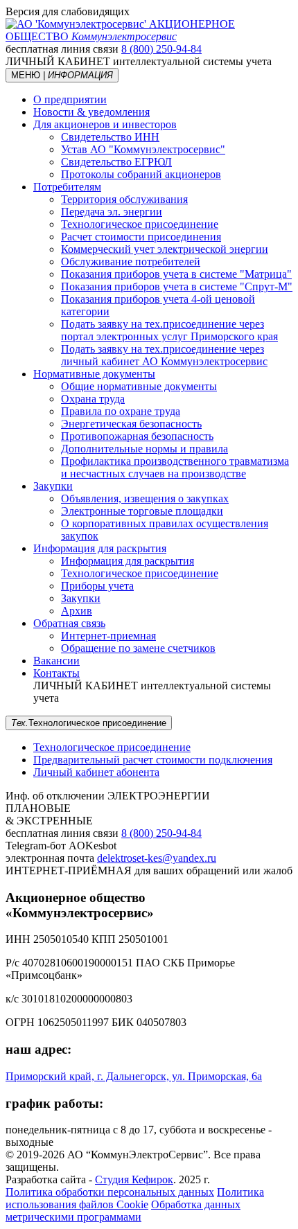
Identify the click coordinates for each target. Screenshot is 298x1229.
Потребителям (67, 187)
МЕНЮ (62, 75)
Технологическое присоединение (139, 224)
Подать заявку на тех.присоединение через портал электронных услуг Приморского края (169, 330)
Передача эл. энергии (111, 212)
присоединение (88, 723)
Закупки (53, 486)
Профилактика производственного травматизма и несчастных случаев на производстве (175, 467)
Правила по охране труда (120, 411)
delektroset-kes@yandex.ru (156, 858)
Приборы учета (97, 586)
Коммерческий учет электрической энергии (164, 249)
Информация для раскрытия (99, 548)
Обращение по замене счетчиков (138, 648)
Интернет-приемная (108, 636)
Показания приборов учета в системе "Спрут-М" (176, 286)
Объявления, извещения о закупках (145, 498)
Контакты (56, 673)
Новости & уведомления (91, 112)
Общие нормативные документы (139, 386)
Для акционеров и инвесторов (105, 124)
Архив (76, 611)
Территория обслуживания (124, 199)
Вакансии (56, 660)
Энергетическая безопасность (131, 424)
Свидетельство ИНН (110, 137)
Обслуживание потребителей (130, 261)
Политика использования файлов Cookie (135, 1198)
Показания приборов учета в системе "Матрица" (176, 274)
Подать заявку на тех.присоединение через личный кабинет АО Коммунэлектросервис (164, 355)
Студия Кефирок (134, 1179)
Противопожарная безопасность (137, 436)
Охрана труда (93, 399)
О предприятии (70, 99)
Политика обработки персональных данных (110, 1192)
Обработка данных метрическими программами (123, 1211)
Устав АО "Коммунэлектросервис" (143, 149)
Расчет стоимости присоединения (141, 236)
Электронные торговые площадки (142, 511)
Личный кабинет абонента (96, 772)
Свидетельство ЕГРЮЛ (116, 162)
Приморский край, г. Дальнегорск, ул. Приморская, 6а (134, 1076)
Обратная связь (69, 623)
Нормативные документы (94, 374)
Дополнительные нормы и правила (144, 448)
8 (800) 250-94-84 (161, 49)
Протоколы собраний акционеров (141, 174)
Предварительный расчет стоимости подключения (152, 760)
